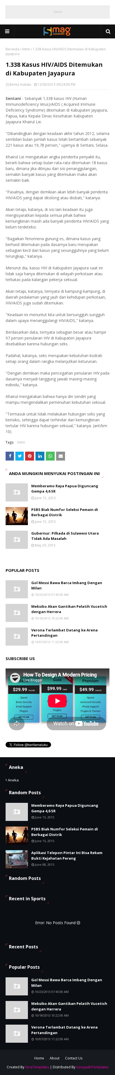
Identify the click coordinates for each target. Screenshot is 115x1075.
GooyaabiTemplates (92, 1067)
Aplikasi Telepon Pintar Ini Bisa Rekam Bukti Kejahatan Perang (66, 855)
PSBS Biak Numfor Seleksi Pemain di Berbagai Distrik (64, 512)
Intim (26, 49)
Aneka (13, 780)
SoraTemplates (37, 1067)
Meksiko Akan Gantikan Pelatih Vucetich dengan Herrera (69, 609)
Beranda (12, 49)
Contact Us (73, 1058)
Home (39, 1058)
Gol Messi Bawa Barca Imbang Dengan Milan (66, 585)
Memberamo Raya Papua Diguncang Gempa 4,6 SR (64, 488)
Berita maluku (20, 84)
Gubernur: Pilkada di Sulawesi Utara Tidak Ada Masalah (65, 536)
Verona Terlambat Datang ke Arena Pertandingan (64, 633)
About (54, 1058)
